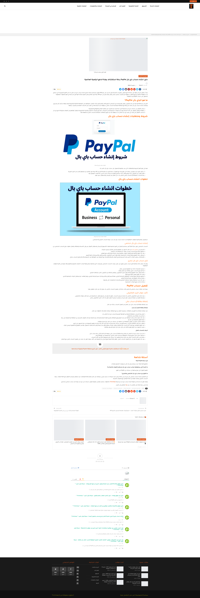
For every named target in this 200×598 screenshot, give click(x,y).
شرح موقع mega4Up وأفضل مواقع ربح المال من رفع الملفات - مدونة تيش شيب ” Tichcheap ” (97, 506)
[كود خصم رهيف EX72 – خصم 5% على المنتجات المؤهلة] (120, 568)
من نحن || (131, 595)
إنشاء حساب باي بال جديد (136, 388)
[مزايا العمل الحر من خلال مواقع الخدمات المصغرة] (144, 583)
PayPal (143, 388)
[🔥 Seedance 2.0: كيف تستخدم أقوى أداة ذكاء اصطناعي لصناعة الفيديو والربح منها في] (100, 430)
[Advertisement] (100, 21)
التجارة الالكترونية (133, 6)
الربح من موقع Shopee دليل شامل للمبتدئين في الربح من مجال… (134, 575)
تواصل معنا (124, 595)
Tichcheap (113, 382)
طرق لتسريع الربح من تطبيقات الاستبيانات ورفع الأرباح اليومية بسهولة (171, 1)
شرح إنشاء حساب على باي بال (107, 388)
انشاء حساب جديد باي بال (118, 388)
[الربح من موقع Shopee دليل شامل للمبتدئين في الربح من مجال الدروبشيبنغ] (144, 575)
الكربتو (97, 583)
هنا (126, 385)
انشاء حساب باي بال (127, 388)
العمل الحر (122, 6)
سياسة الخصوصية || (141, 595)
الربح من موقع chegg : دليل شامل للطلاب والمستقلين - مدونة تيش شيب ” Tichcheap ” (99, 495)
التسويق (144, 6)
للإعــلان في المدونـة (110, 6)
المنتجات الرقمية (81, 6)
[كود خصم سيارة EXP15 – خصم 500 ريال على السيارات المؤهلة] (120, 575)
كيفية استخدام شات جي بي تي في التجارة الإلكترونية (66, 410)
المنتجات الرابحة (154, 6)
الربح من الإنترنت (143, 76)
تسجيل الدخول (74, 468)
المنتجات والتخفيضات (96, 6)
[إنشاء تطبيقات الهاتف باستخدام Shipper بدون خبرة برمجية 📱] (131, 430)
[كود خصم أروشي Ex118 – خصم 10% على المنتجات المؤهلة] (120, 582)
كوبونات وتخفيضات (95, 580)
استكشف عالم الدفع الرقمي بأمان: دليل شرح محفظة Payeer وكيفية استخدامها (95, 349)
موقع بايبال (135, 249)
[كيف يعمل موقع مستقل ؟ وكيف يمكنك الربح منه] (144, 568)
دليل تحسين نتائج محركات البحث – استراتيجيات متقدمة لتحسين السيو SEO (128, 410)
